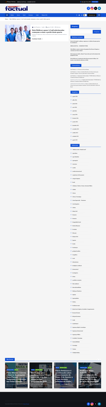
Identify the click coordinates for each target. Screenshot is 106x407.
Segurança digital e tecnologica (79, 327)
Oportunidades (75, 298)
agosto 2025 (75, 139)
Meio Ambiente (75, 283)
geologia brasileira (76, 251)
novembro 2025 (75, 129)
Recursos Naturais (76, 312)
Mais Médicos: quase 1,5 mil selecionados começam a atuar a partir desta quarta (30, 19)
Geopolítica (74, 254)
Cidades (12, 15)
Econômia (31, 15)
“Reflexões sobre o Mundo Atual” (79, 149)
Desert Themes (26, 403)
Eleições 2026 (44, 15)
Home (6, 19)
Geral (73, 258)
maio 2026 (74, 107)
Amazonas (74, 164)
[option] (16, 375)
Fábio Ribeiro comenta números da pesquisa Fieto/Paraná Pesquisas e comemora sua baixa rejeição (16, 377)
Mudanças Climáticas (76, 291)
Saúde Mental (75, 323)
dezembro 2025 (75, 125)
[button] (98, 360)
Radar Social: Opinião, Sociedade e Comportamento (83, 309)
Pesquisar (75, 26)
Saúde (37, 15)
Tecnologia (74, 345)
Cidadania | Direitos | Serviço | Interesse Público (82, 185)
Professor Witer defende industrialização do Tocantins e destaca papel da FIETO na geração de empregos (89, 376)
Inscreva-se (92, 15)
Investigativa (75, 272)
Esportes (74, 240)
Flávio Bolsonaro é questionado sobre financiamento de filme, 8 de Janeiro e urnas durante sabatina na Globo (64, 376)
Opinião (74, 294)
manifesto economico (76, 280)
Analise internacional (77, 171)
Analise (74, 167)
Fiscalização (75, 247)
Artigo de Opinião (76, 178)
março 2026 (74, 114)
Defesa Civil (74, 211)
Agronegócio (75, 160)
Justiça (73, 276)
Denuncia (74, 214)
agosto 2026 (75, 96)
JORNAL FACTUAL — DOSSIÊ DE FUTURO (79, 45)
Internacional (75, 269)
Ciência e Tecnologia (76, 196)
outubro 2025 (75, 132)
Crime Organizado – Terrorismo (79, 200)
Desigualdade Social (76, 222)
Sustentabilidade (76, 341)
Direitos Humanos (76, 225)
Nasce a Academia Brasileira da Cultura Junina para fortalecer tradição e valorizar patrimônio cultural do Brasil (85, 85)
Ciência (74, 193)
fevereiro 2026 (75, 118)
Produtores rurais (76, 305)
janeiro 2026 (75, 121)
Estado (18, 15)
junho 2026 (74, 103)
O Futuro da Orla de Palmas (83, 69)
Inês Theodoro (37, 27)
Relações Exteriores (76, 316)
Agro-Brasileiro (75, 156)
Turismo (74, 349)
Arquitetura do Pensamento (78, 175)
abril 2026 (74, 110)
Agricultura (74, 153)
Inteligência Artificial (77, 265)
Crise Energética (75, 204)
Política (74, 302)
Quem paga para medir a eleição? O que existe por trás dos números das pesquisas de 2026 (41, 377)
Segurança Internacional (77, 331)
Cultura (74, 207)
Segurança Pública (76, 334)
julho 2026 (74, 100)
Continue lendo (37, 39)
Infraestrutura (75, 262)
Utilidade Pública (76, 352)
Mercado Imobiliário (76, 287)
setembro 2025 (75, 136)
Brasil (24, 15)
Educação (74, 233)
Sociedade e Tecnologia (77, 338)
